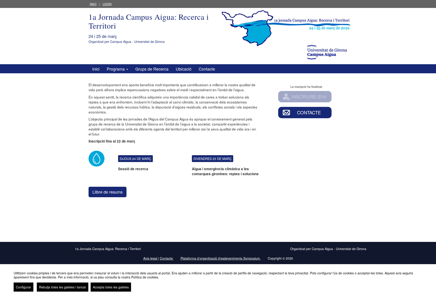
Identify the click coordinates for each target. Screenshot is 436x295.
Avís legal (150, 258)
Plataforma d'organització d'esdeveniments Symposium (221, 258)
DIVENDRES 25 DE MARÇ (212, 158)
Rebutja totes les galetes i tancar (62, 287)
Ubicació (183, 69)
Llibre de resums (107, 192)
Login (107, 4)
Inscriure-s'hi (309, 96)
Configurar (23, 287)
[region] (218, 279)
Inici (93, 4)
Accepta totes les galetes (111, 287)
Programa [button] (116, 69)
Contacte (207, 69)
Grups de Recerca (151, 69)
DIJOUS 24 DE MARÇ (135, 158)
